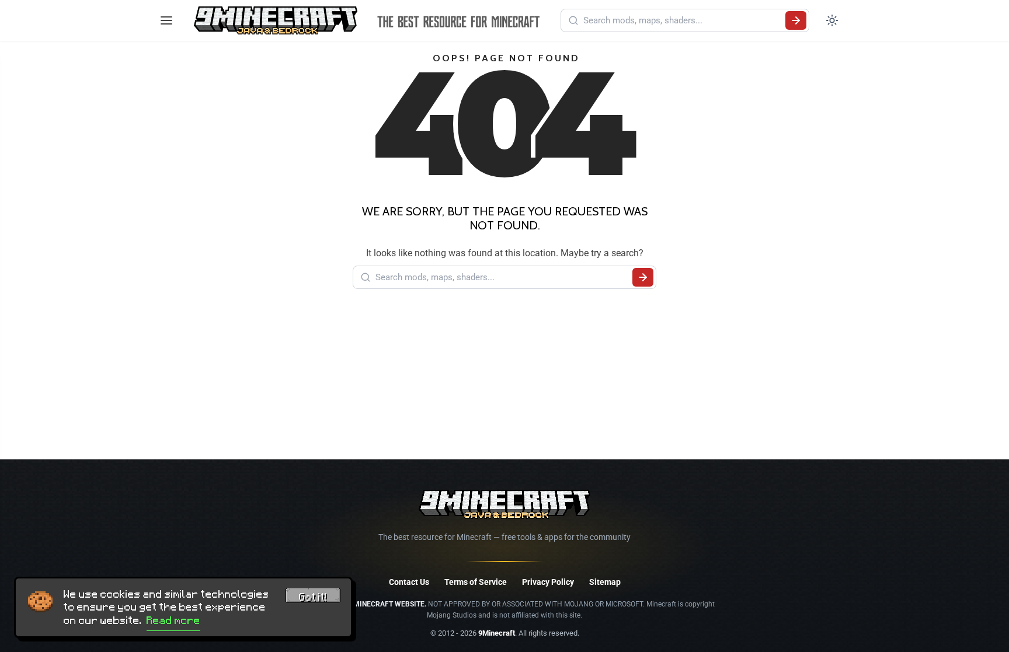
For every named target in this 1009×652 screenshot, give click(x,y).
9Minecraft (496, 633)
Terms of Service (475, 582)
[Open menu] (166, 20)
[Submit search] (795, 20)
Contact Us (409, 582)
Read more (173, 620)
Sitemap (605, 582)
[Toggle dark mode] (832, 20)
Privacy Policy (548, 582)
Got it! (313, 597)
